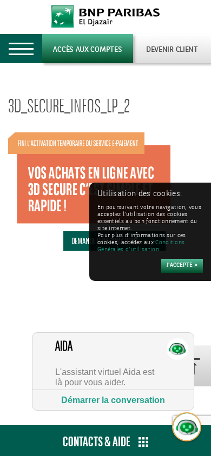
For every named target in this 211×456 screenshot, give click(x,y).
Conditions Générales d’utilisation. (140, 246)
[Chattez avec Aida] (187, 427)
